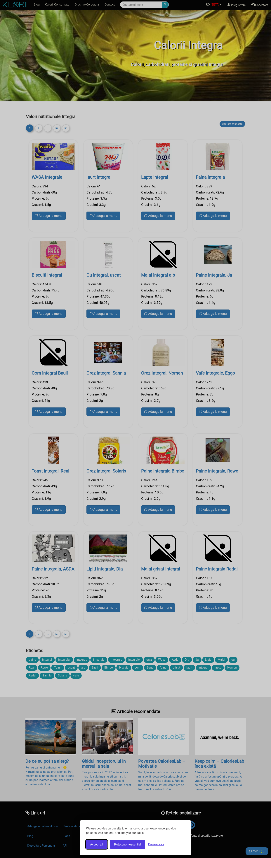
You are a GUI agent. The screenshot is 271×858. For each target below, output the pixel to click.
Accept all (96, 844)
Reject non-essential (127, 844)
